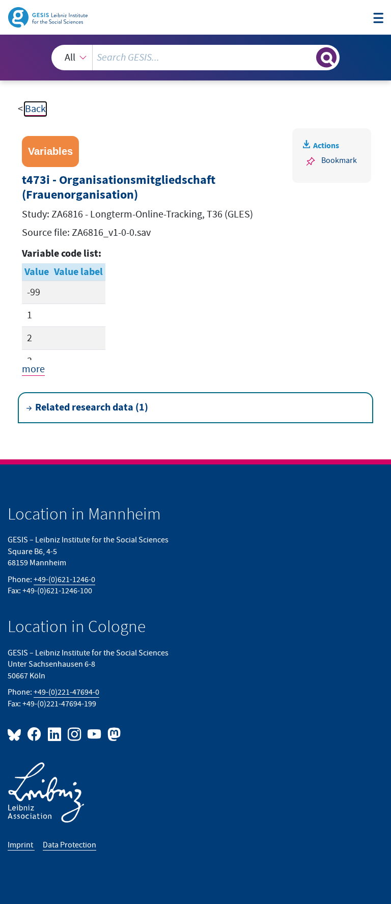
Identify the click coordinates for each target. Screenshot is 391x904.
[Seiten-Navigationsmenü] (378, 18)
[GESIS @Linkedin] (55, 733)
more (33, 369)
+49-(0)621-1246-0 (64, 579)
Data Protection (69, 845)
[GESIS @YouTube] (95, 733)
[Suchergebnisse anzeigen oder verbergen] (326, 57)
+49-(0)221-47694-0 (66, 692)
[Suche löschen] (307, 57)
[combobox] (195, 57)
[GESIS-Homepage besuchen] (48, 16)
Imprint (21, 845)
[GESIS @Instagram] (75, 733)
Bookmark (339, 160)
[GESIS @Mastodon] (113, 733)
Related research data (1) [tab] (91, 407)
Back (35, 109)
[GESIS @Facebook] (35, 733)
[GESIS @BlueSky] (16, 733)
